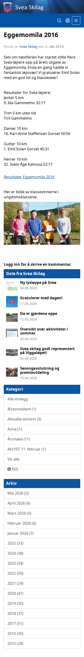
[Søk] (59, 20)
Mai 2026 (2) (18, 493)
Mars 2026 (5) (19, 513)
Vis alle (13, 459)
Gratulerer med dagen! (41, 297)
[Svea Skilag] (42, 7)
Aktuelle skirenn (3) (24, 419)
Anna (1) (14, 429)
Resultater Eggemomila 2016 (29, 176)
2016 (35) (15, 633)
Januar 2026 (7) (20, 533)
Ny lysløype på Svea (38, 282)
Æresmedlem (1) (21, 409)
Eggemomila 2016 (31, 34)
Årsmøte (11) (18, 439)
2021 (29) (15, 583)
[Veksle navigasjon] (76, 20)
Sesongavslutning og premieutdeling (39, 370)
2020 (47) (15, 593)
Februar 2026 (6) (21, 523)
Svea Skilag (28, 46)
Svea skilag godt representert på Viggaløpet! (47, 350)
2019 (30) (15, 603)
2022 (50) (15, 573)
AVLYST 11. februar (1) (26, 449)
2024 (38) (15, 553)
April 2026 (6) (18, 503)
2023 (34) (15, 563)
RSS (14, 469)
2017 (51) (15, 623)
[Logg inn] (67, 20)
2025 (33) (15, 543)
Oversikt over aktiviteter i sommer (44, 331)
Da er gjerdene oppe (38, 313)
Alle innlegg (17, 399)
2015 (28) (15, 643)
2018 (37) (15, 613)
